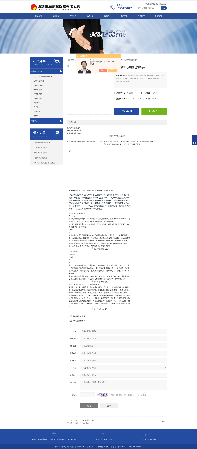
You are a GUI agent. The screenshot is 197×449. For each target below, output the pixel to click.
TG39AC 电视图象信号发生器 (44, 163)
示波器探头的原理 (40, 153)
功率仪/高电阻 (39, 81)
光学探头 (37, 107)
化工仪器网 (99, 447)
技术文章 (90, 16)
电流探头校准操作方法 (42, 142)
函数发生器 (38, 103)
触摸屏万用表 (38, 85)
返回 (163, 421)
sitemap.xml (137, 447)
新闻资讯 (107, 16)
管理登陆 (107, 447)
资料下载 (124, 16)
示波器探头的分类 (40, 147)
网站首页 (148, 4)
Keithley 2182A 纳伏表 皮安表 (84, 420)
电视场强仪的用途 (40, 158)
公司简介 (55, 16)
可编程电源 (38, 90)
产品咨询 (127, 111)
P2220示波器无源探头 (81, 423)
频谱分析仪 (38, 94)
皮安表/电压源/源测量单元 (43, 77)
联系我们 (163, 4)
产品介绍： (73, 122)
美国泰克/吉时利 (37, 71)
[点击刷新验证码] (102, 395)
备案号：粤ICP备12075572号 (121, 447)
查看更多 (34, 121)
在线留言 (155, 4)
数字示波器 (38, 98)
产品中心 (72, 16)
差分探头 (37, 111)
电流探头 (37, 116)
